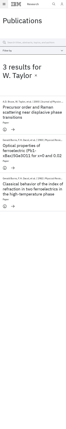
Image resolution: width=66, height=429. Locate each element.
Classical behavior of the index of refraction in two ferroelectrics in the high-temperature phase (33, 188)
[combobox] (33, 51)
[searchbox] (33, 42)
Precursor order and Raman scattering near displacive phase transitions (32, 112)
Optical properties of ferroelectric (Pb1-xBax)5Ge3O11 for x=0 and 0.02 (32, 150)
